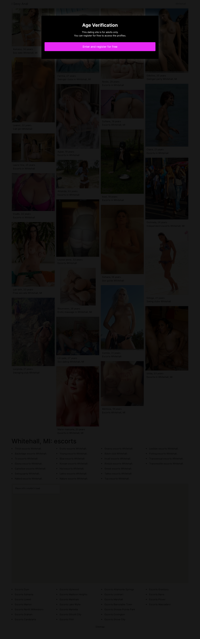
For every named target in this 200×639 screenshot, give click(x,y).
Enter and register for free (100, 46)
